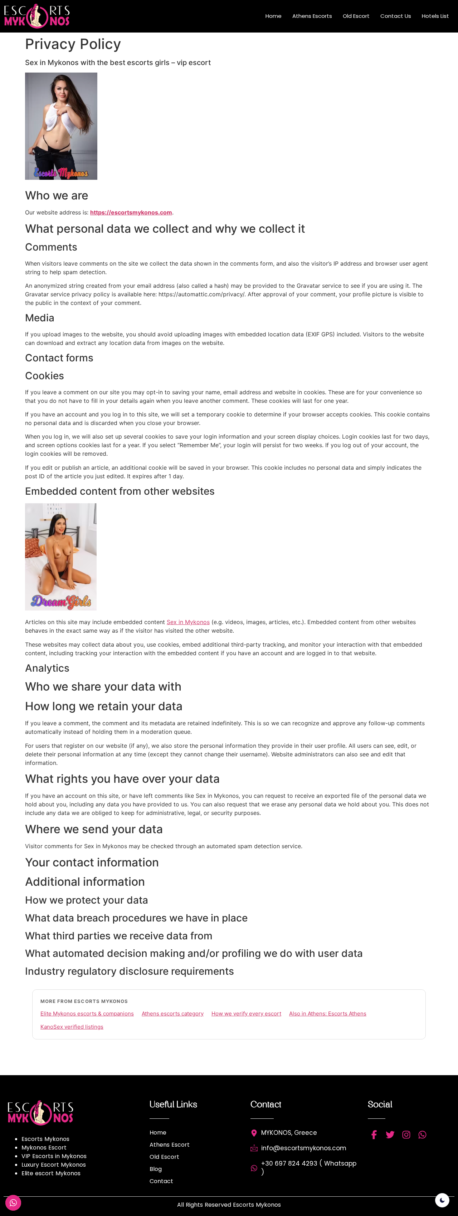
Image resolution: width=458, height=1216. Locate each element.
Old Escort (356, 16)
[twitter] (390, 1134)
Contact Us (395, 16)
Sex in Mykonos (188, 622)
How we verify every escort (246, 1013)
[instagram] (406, 1134)
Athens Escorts (312, 16)
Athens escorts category (173, 1013)
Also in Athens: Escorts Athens (327, 1013)
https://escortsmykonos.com (131, 212)
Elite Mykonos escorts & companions (87, 1013)
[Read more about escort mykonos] (41, 16)
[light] (442, 1200)
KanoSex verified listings (71, 1026)
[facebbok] (374, 1134)
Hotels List (435, 16)
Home (273, 16)
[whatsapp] (422, 1134)
